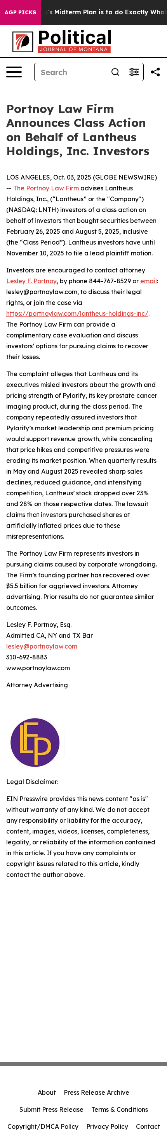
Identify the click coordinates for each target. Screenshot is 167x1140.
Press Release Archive (96, 1092)
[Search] (115, 72)
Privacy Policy (107, 1126)
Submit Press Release (51, 1109)
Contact (148, 1126)
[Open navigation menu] (14, 72)
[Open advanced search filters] (134, 72)
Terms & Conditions (119, 1109)
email (148, 281)
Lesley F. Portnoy (31, 281)
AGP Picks (20, 12)
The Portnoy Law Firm (46, 188)
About (47, 1092)
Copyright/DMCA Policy (42, 1126)
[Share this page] (155, 72)
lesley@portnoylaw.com (41, 646)
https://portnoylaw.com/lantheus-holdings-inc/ (77, 313)
